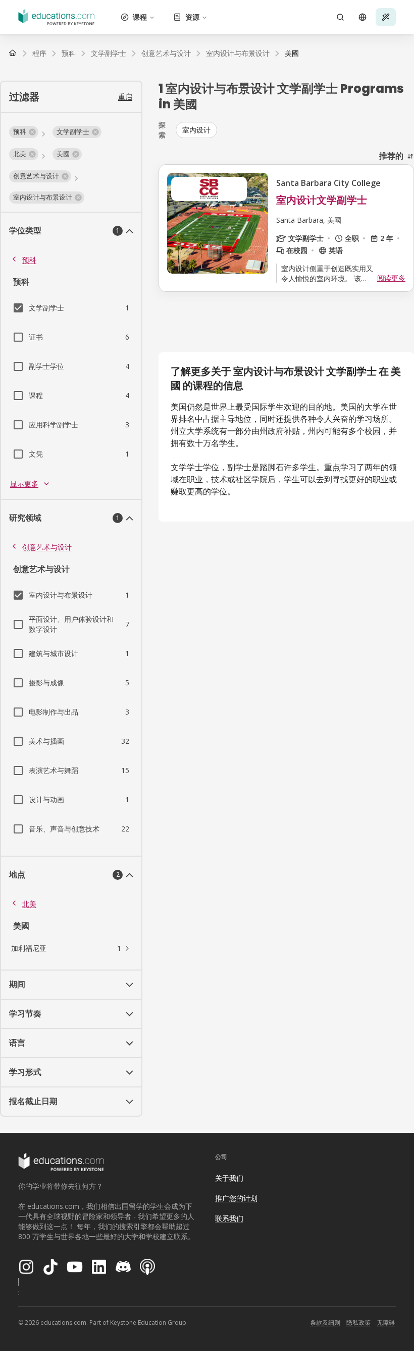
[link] (292, 53)
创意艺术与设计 (47, 547)
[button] (23, 132)
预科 (29, 260)
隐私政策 (358, 1322)
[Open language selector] (362, 17)
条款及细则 (325, 1322)
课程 (140, 17)
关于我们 (229, 1178)
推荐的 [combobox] (391, 155)
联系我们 (229, 1218)
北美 (29, 904)
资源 (192, 17)
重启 (125, 96)
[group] (295, 130)
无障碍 (386, 1322)
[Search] (340, 17)
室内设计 (196, 130)
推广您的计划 (236, 1198)
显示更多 (24, 483)
